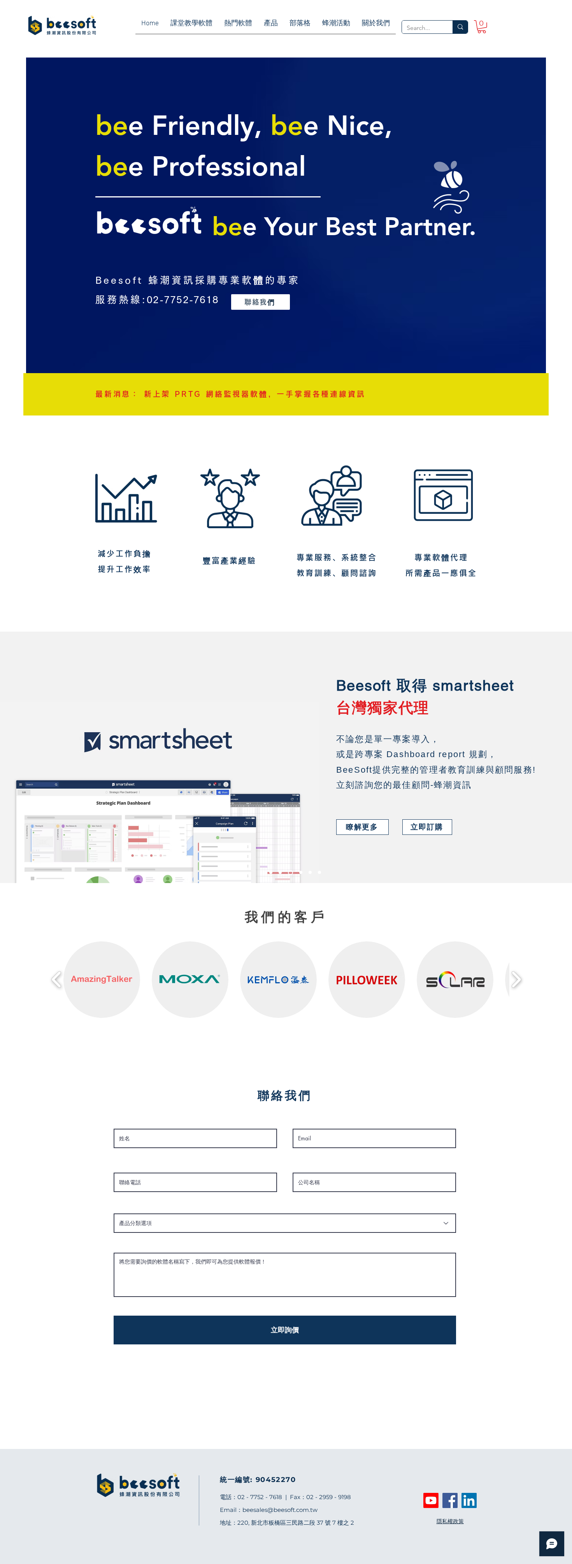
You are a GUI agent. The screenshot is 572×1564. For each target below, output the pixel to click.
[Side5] (319, 872)
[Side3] (300, 872)
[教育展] (270, 872)
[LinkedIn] (469, 1500)
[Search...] (460, 27)
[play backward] (56, 979)
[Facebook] (450, 1500)
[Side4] (310, 872)
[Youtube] (431, 1500)
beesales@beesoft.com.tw (280, 1509)
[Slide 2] (290, 872)
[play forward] (516, 979)
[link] (482, 26)
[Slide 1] (280, 872)
